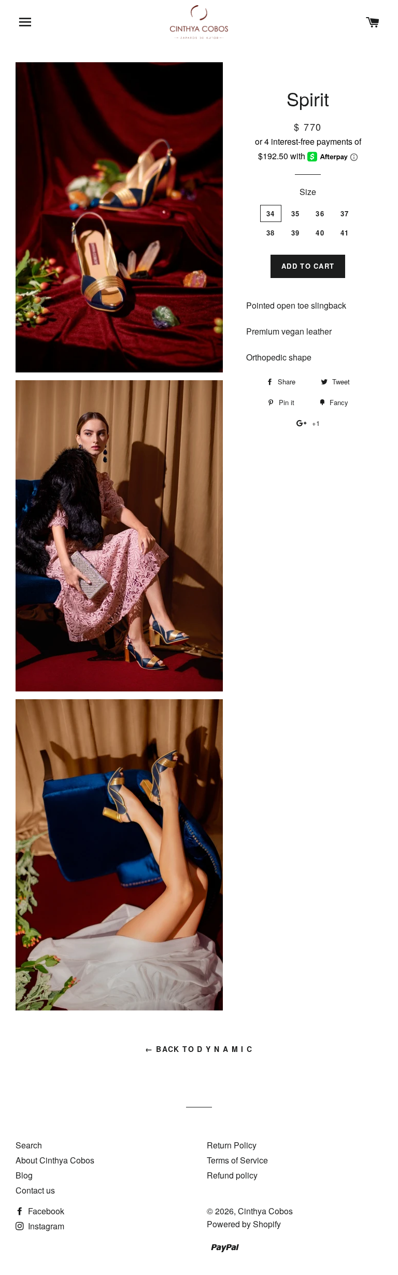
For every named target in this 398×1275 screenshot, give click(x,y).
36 (320, 213)
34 (270, 213)
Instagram (45, 1226)
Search (29, 1145)
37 (344, 213)
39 (295, 233)
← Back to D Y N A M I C (198, 1049)
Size (308, 192)
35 (295, 213)
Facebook (45, 1211)
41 (344, 233)
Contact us (35, 1190)
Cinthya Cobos (265, 1211)
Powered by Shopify (244, 1224)
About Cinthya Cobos (55, 1160)
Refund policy (232, 1175)
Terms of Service (237, 1160)
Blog (24, 1175)
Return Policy (232, 1145)
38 (270, 233)
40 (320, 233)
